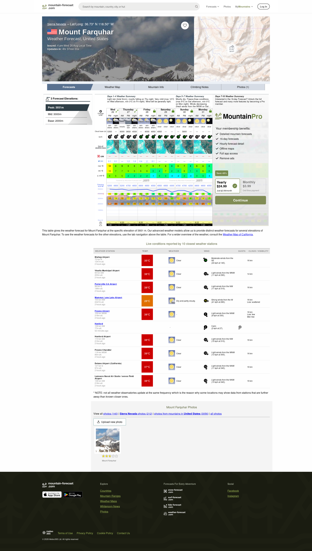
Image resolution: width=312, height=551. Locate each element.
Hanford (99, 323)
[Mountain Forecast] (57, 6)
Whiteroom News (110, 506)
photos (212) (136, 413)
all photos (216, 413)
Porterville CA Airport (106, 283)
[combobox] (139, 6)
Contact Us (123, 533)
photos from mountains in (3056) (181, 413)
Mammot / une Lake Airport (108, 297)
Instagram (233, 496)
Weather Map (112, 87)
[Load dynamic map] (232, 49)
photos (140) (110, 413)
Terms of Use (65, 533)
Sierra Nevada (56, 24)
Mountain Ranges (110, 496)
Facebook (233, 491)
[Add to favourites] (185, 25)
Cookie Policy (105, 533)
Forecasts (211, 6)
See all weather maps (100, 147)
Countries (105, 491)
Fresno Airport (102, 310)
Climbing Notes (199, 87)
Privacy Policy (85, 533)
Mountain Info (156, 87)
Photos (227, 6)
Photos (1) (243, 87)
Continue (240, 200)
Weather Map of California (238, 234)
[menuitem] (69, 87)
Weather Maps (108, 501)
